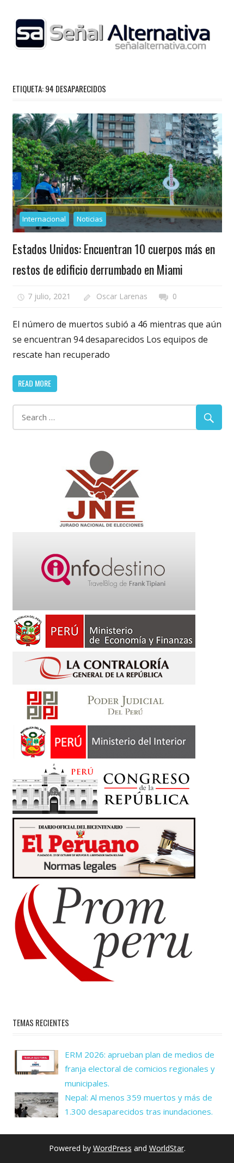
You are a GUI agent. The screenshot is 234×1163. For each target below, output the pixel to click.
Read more (34, 383)
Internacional (44, 219)
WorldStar (166, 1148)
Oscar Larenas (121, 296)
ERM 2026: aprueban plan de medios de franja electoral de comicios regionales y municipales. (140, 1069)
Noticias (90, 219)
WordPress (112, 1148)
